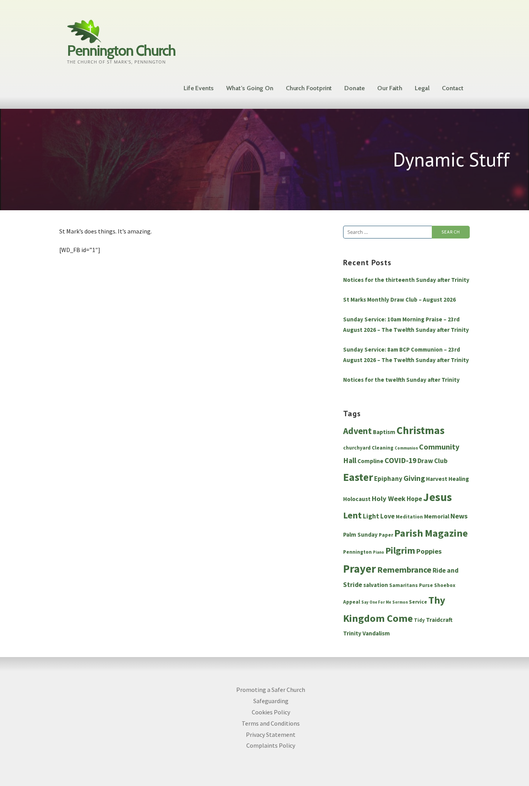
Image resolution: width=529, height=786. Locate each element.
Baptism (384, 432)
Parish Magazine (431, 533)
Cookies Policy (271, 712)
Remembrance (404, 569)
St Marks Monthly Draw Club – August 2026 (399, 299)
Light (371, 516)
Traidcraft (439, 619)
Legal (422, 88)
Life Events (199, 88)
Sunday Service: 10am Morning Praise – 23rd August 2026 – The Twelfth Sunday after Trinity (406, 324)
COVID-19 (400, 460)
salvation (375, 585)
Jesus (437, 497)
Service (418, 602)
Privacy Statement (270, 734)
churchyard (357, 447)
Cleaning (382, 447)
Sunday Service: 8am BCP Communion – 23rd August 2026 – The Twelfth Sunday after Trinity (406, 355)
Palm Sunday (360, 534)
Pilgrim (400, 550)
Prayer (359, 569)
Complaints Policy (270, 745)
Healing (458, 478)
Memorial (436, 516)
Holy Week (388, 498)
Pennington (357, 552)
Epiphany (388, 478)
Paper (386, 535)
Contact (453, 88)
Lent (352, 515)
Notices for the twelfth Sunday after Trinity (401, 379)
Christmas (421, 430)
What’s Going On (249, 88)
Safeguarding (271, 701)
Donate (354, 88)
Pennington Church (121, 50)
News (459, 515)
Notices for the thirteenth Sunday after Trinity (406, 279)
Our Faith (389, 88)
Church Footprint (309, 88)
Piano (378, 552)
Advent (357, 430)
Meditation (409, 516)
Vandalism (376, 633)
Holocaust (357, 499)
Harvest (436, 478)
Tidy (419, 620)
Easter (358, 477)
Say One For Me (376, 602)
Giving (414, 478)
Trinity (352, 633)
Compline (370, 461)
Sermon (400, 602)
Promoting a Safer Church (270, 689)
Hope (414, 498)
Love (387, 516)
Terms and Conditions (271, 723)
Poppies (429, 551)
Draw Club (432, 460)
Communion (406, 448)
